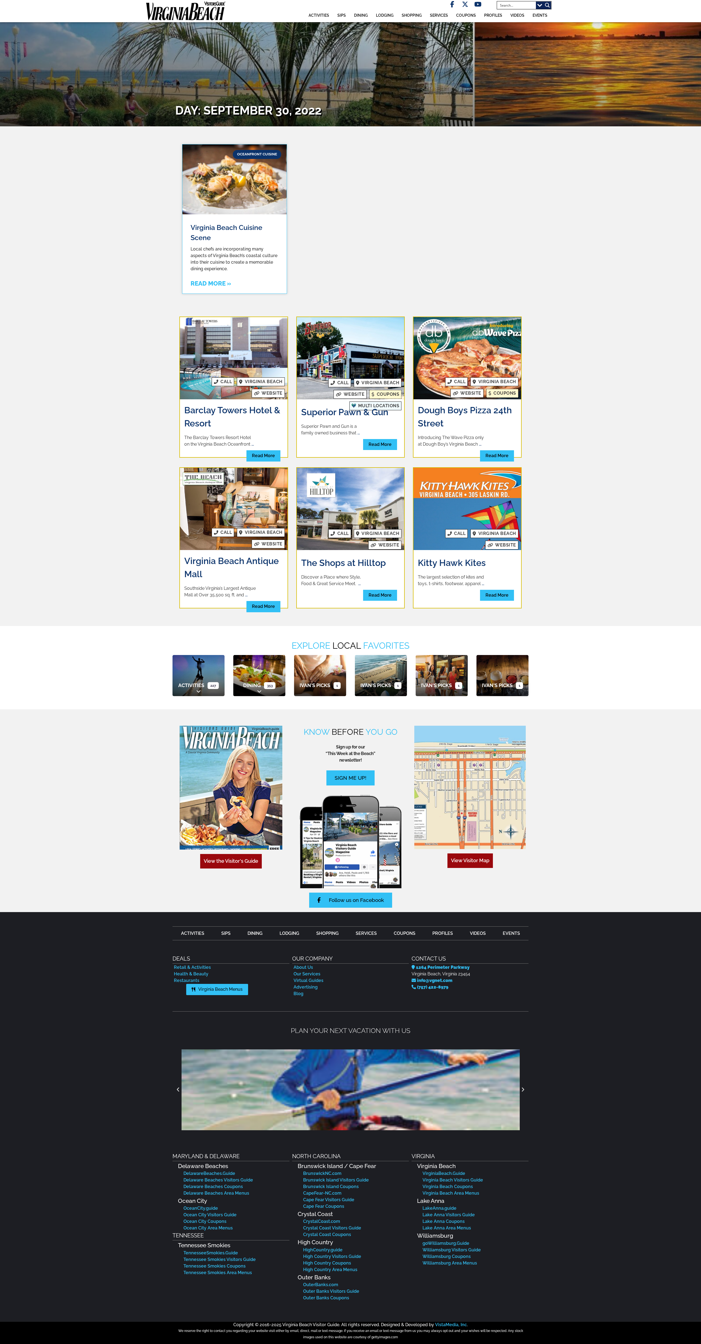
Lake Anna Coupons (444, 1221)
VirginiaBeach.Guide (444, 1173)
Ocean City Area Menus (208, 1228)
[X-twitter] (465, 4)
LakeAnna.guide (439, 1208)
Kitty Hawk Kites (452, 563)
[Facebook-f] (452, 4)
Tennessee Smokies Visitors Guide (219, 1259)
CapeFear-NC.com (322, 1193)
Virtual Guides (308, 980)
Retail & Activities (192, 967)
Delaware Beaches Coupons (213, 1186)
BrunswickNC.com (322, 1173)
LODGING (384, 15)
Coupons (466, 15)
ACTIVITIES (319, 15)
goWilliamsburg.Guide (446, 1243)
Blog (298, 993)
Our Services (307, 973)
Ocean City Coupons (204, 1221)
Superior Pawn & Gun (344, 412)
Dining (252, 685)
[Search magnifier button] (547, 5)
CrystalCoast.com (321, 1221)
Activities (191, 685)
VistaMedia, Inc (451, 1324)
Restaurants (186, 980)
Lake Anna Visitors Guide (449, 1214)
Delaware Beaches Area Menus (216, 1193)
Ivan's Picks (315, 685)
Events (540, 15)
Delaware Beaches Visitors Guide (218, 1180)
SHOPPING (412, 15)
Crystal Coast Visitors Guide (332, 1228)
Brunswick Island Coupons (331, 1186)
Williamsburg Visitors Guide (452, 1249)
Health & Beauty (191, 973)
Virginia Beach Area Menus (451, 1193)
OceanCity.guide (200, 1208)
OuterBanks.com (320, 1284)
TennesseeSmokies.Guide (210, 1252)
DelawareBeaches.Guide (209, 1173)
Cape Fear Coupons (323, 1206)
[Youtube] (478, 4)
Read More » (211, 283)
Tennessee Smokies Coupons (214, 1266)
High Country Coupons (327, 1263)
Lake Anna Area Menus (447, 1228)
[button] (178, 1089)
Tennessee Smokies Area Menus (217, 1272)
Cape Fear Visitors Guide (328, 1199)
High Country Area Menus (330, 1269)
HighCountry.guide (323, 1249)
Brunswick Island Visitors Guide (336, 1180)
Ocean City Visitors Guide (210, 1214)
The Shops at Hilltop (343, 563)
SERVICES (439, 15)
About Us (303, 967)
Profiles (493, 15)
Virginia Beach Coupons (448, 1186)
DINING (361, 15)
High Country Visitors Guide (332, 1256)
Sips (341, 15)
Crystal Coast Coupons (327, 1234)
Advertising (306, 987)
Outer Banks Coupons (326, 1297)
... (252, 444)
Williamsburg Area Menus (450, 1263)
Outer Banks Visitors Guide (331, 1291)
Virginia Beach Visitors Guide (453, 1180)
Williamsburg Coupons (447, 1256)
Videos (517, 15)
